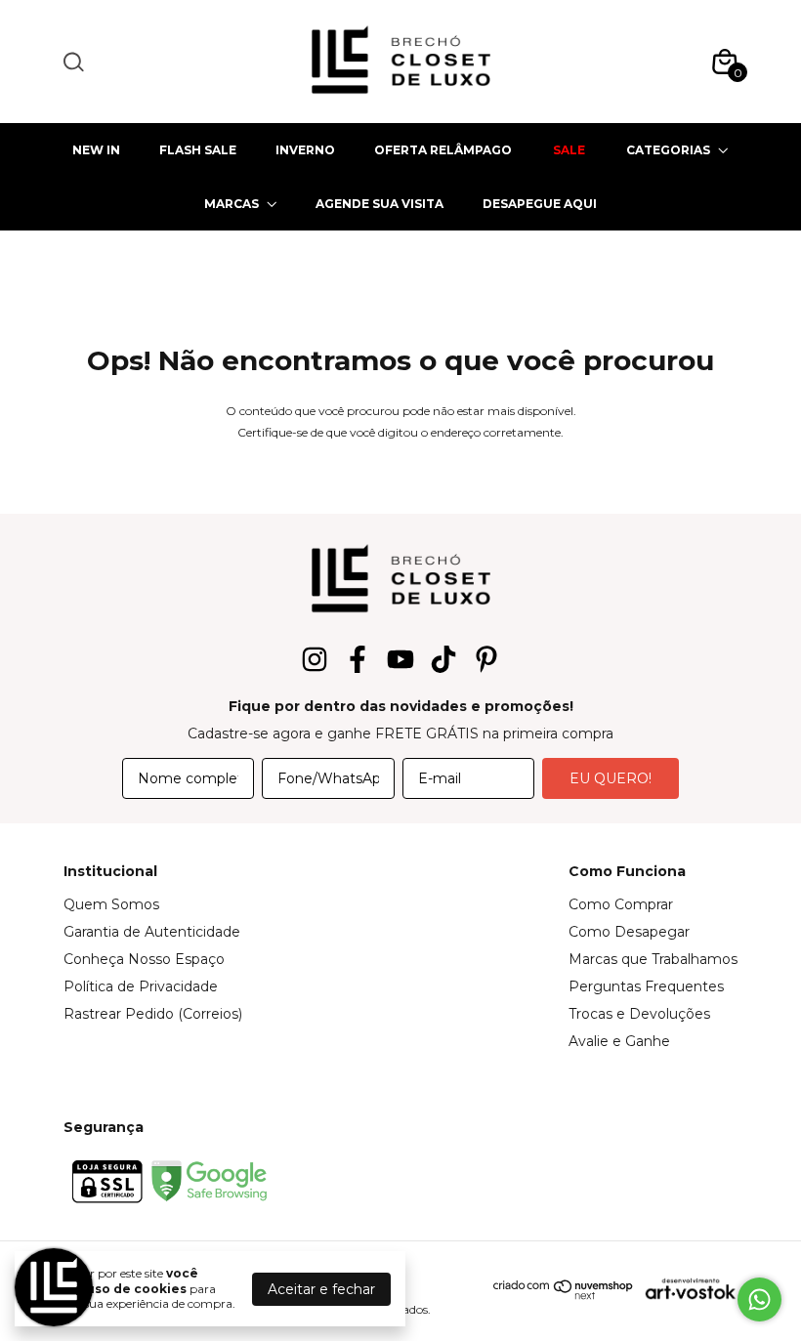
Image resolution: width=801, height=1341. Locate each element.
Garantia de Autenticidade (151, 932)
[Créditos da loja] (686, 1289)
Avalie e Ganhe (619, 1041)
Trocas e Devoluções (639, 1014)
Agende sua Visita (379, 203)
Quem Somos (111, 904)
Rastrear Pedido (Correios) (152, 1014)
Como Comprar (621, 904)
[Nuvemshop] (563, 1295)
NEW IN (96, 150)
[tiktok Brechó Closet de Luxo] (443, 660)
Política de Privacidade (140, 986)
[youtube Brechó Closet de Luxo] (400, 660)
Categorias (668, 150)
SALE (569, 150)
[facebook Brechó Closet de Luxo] (357, 660)
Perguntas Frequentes (646, 986)
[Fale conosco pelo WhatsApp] (759, 1299)
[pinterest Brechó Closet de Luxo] (486, 660)
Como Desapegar (629, 932)
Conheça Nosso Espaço (144, 959)
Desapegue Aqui (540, 203)
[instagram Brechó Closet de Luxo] (314, 660)
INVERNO (305, 150)
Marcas (231, 203)
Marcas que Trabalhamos (653, 959)
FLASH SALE (197, 150)
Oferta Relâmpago (443, 150)
